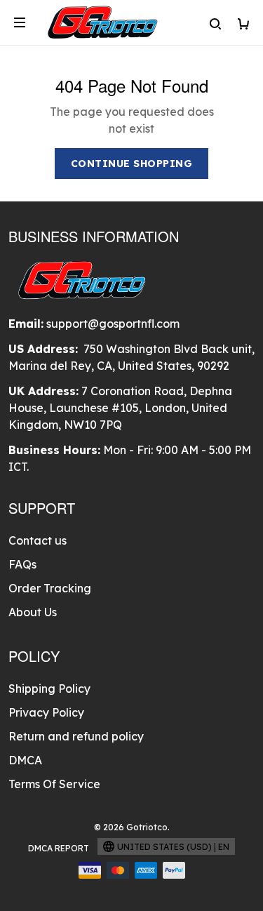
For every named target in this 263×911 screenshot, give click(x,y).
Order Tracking (49, 588)
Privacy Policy (46, 712)
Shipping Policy (49, 688)
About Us (32, 612)
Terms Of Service (54, 784)
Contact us (37, 540)
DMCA (25, 760)
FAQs (22, 564)
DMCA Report (58, 848)
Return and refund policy (76, 736)
